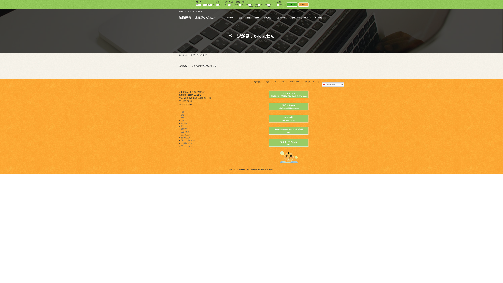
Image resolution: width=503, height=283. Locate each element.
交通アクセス (186, 132)
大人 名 (228, 4)
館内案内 (184, 123)
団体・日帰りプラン (188, 140)
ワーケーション (310, 82)
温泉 (182, 120)
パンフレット (279, 82)
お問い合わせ (294, 82)
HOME (182, 112)
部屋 (280, 4)
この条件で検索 (292, 4)
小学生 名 (239, 4)
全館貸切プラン (186, 143)
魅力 (267, 82)
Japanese (330, 84)
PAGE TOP (490, 272)
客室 (182, 115)
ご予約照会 (303, 4)
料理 (182, 117)
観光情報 (257, 82)
